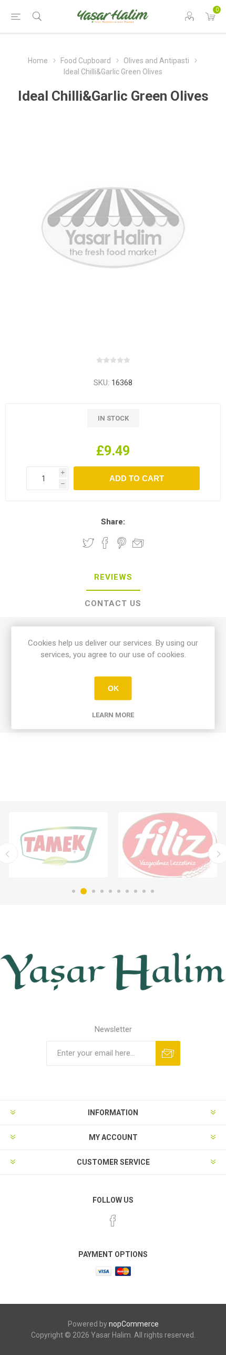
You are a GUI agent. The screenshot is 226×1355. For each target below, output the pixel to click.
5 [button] (110, 891)
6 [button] (118, 891)
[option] (58, 845)
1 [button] (73, 891)
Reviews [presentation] (113, 577)
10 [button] (152, 891)
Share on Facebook (105, 543)
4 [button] (102, 891)
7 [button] (127, 891)
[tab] (113, 577)
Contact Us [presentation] (113, 603)
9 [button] (144, 891)
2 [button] (83, 891)
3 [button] (93, 891)
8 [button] (135, 891)
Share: (113, 522)
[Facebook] (113, 1220)
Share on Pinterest (121, 543)
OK (113, 688)
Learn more (113, 714)
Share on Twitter (88, 543)
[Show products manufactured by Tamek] (58, 845)
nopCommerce (134, 1324)
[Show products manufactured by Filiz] (167, 845)
